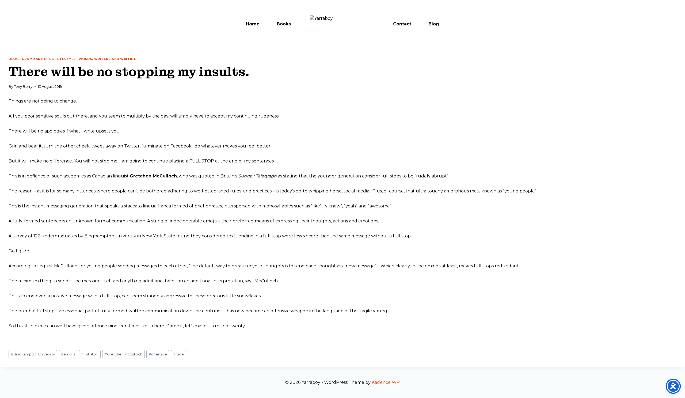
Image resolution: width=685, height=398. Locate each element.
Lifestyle (66, 59)
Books (284, 23)
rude (178, 354)
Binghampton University (33, 354)
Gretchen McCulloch (123, 354)
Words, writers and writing (108, 59)
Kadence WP (386, 382)
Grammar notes (38, 59)
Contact (402, 23)
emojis (68, 354)
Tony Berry (23, 87)
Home (253, 23)
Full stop (89, 354)
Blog (433, 23)
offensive (158, 354)
